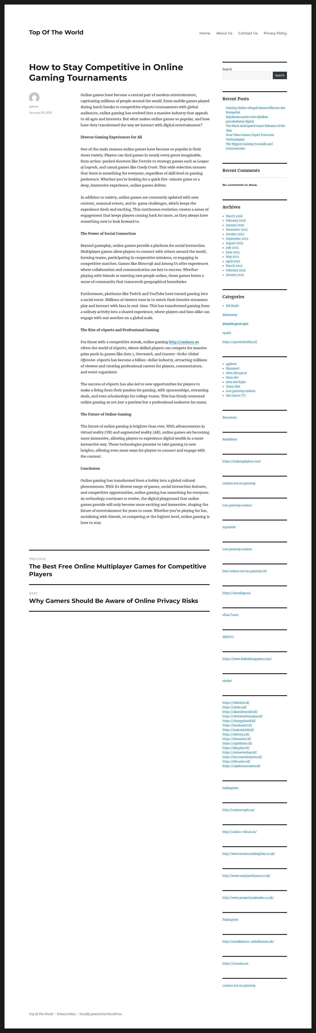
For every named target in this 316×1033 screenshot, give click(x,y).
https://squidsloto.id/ (237, 743)
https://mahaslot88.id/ (238, 730)
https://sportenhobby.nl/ (239, 342)
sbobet (227, 681)
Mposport (232, 368)
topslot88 (229, 527)
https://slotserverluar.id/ (239, 752)
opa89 (226, 333)
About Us (224, 33)
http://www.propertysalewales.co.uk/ (248, 898)
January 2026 (235, 225)
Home (204, 33)
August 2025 (234, 243)
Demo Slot (233, 386)
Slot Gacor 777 (236, 395)
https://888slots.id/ (236, 703)
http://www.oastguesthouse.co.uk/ (246, 876)
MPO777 (228, 637)
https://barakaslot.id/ (237, 725)
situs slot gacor (236, 373)
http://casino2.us (184, 342)
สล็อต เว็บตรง (230, 615)
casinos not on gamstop (238, 483)
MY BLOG (232, 306)
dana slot (232, 377)
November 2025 (237, 230)
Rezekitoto (229, 439)
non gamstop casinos (240, 391)
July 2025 (232, 248)
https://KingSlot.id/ (236, 748)
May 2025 (232, 257)
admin (33, 106)
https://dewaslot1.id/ (236, 739)
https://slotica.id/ (234, 707)
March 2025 (234, 266)
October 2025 (235, 234)
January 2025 (235, 275)
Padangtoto (230, 788)
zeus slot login (236, 382)
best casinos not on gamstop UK (244, 571)
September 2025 (237, 239)
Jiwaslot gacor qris (235, 324)
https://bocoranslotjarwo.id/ (242, 757)
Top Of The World (56, 32)
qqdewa (231, 364)
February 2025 (236, 270)
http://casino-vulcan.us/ (239, 832)
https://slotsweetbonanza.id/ (242, 716)
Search (227, 69)
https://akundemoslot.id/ (240, 712)
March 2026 (234, 216)
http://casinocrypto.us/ (238, 810)
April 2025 (233, 261)
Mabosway (229, 315)
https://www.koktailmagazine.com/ (247, 659)
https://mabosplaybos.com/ (241, 461)
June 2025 (233, 252)
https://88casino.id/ (236, 761)
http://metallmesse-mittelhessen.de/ (248, 941)
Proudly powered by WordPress (101, 1014)
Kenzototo (229, 417)
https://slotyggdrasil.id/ (239, 721)
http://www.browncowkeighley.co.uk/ (248, 854)
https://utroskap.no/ (236, 593)
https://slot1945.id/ (236, 734)
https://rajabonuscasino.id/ (241, 766)
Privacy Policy (275, 33)
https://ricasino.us (235, 963)
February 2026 (236, 220)
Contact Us (248, 33)
